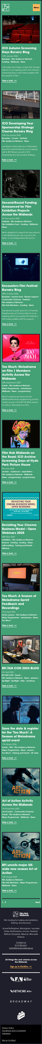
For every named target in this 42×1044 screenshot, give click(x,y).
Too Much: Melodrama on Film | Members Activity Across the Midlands (19, 372)
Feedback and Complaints (14, 1031)
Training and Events (23, 545)
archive (5, 471)
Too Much (6, 620)
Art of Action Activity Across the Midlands (17, 803)
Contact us (21, 942)
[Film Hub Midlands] (5, 7)
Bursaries (6, 59)
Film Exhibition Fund (10, 224)
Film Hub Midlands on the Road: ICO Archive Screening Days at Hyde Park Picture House (20, 458)
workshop (30, 681)
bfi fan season (8, 615)
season (30, 750)
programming (24, 391)
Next (38, 902)
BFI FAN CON (7, 675)
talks (23, 681)
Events (5, 385)
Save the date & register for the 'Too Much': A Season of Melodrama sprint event (20, 734)
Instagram (6, 1033)
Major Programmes (10, 388)
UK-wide (34, 753)
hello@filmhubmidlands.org (21, 948)
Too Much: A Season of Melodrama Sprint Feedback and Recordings (19, 602)
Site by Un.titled (8, 1040)
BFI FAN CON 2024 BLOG (20, 668)
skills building (8, 545)
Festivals (23, 138)
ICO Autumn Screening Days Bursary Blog (19, 50)
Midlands (15, 62)
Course (15, 138)
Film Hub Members (10, 305)
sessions (34, 678)
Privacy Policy (8, 1028)
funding (22, 542)
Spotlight (6, 681)
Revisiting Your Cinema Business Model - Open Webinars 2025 (19, 529)
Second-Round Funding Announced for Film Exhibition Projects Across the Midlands (19, 208)
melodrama (26, 388)
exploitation (27, 471)
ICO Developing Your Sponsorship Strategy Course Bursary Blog (18, 127)
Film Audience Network (22, 59)
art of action (7, 811)
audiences (15, 471)
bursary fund (17, 297)
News (23, 62)
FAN (11, 747)
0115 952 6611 (21, 945)
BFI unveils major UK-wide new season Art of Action (19, 869)
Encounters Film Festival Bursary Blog (20, 288)
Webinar (5, 548)
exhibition (6, 540)
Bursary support (31, 297)
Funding (5, 62)
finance (5, 542)
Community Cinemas (11, 299)
